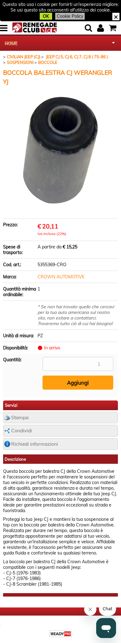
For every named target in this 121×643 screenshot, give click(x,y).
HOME (11, 43)
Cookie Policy (70, 16)
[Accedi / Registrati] (101, 28)
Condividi (21, 431)
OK (46, 16)
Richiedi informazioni (34, 444)
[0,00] (113, 28)
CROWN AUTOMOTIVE (61, 277)
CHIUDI (115, 16)
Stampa (20, 417)
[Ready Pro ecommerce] (60, 633)
